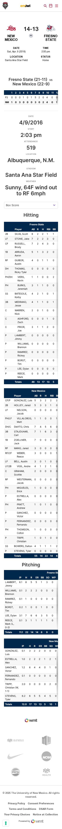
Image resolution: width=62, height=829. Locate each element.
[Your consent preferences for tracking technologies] (6, 823)
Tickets (34, 6)
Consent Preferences (41, 803)
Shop (39, 6)
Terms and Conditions (22, 809)
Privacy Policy (16, 803)
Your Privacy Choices (17, 814)
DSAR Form (46, 809)
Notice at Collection (45, 814)
